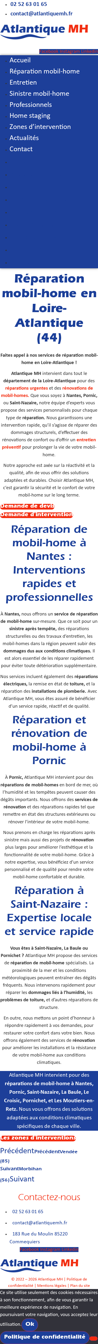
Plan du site (80, 1286)
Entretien (23, 83)
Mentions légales (51, 1286)
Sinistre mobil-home (39, 94)
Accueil (20, 60)
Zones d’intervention (40, 127)
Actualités (24, 138)
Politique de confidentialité (44, 1337)
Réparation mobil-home (45, 71)
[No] (93, 1338)
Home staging (30, 116)
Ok (29, 1325)
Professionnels (31, 105)
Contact (21, 149)
